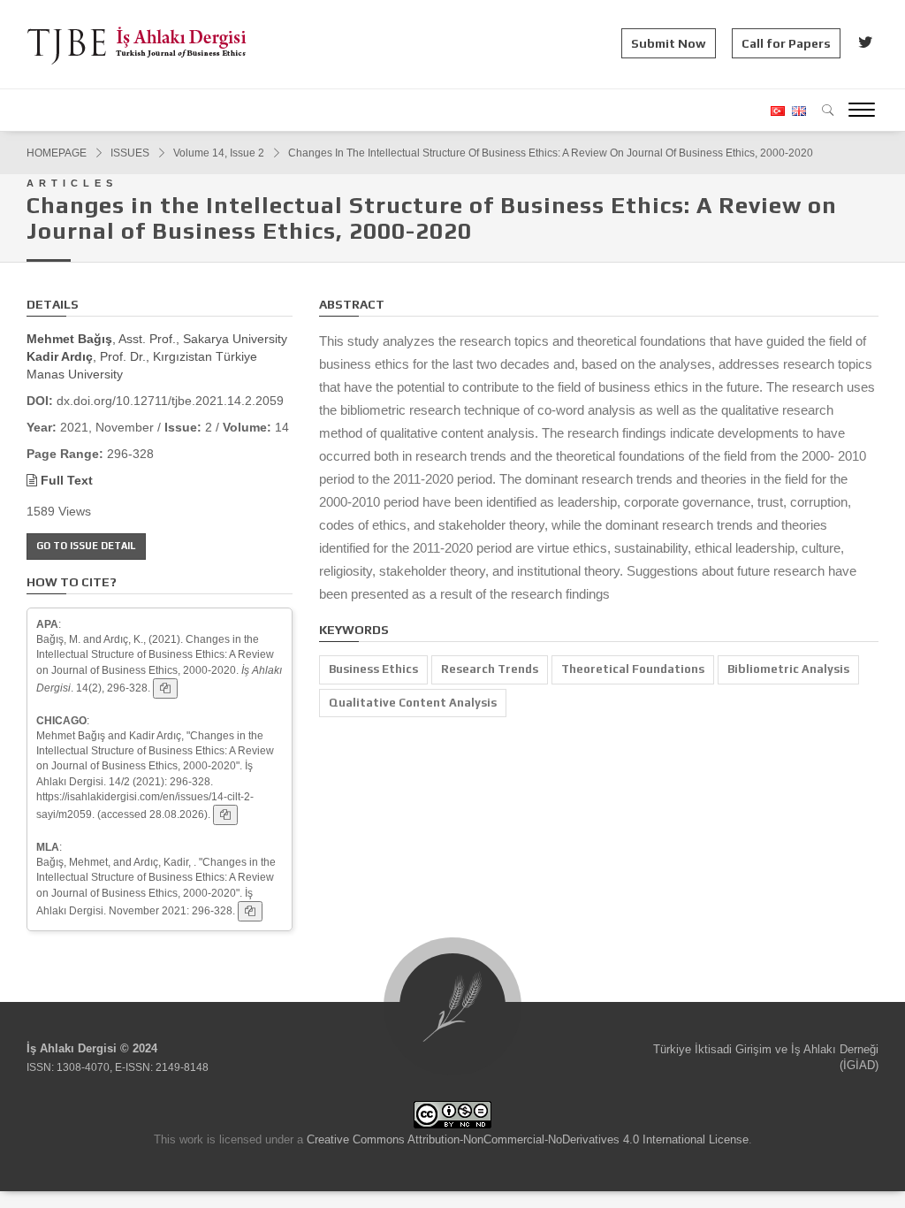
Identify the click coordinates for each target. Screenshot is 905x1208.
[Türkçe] (776, 111)
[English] (796, 111)
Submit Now (668, 43)
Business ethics (373, 669)
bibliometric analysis (788, 669)
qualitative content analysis (413, 702)
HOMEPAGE (57, 153)
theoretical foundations (632, 669)
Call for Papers (786, 43)
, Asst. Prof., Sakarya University (157, 339)
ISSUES (129, 153)
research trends (489, 669)
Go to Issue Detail (86, 545)
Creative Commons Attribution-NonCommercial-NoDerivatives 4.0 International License (528, 1139)
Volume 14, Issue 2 (218, 153)
